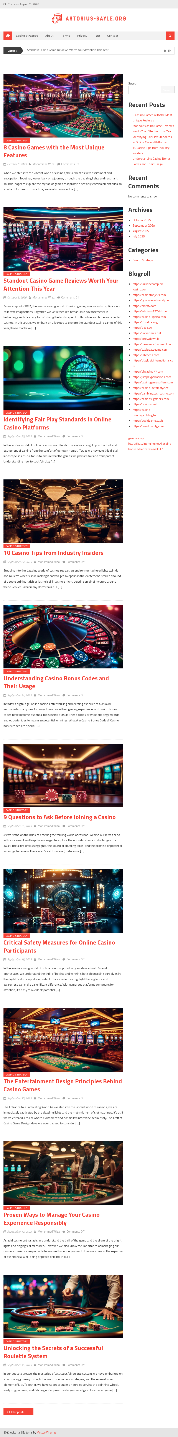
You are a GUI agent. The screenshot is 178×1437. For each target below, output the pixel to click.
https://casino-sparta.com (149, 316)
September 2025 (144, 225)
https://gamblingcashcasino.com (153, 393)
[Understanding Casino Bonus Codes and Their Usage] (63, 636)
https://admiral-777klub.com (151, 311)
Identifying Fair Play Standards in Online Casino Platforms (64, 50)
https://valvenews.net (147, 333)
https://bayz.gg (142, 327)
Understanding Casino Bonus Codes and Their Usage (56, 682)
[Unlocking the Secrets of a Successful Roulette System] (63, 1306)
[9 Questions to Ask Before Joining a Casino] (63, 775)
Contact (112, 35)
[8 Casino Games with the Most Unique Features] (63, 106)
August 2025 (141, 231)
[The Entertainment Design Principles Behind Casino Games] (63, 1040)
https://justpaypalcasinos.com (152, 377)
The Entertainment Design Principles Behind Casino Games (62, 1085)
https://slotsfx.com (144, 305)
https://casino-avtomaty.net (150, 387)
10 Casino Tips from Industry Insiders (53, 552)
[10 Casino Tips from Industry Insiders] (63, 511)
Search (132, 83)
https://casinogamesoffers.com (153, 382)
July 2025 (139, 236)
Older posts (17, 1412)
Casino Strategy (27, 35)
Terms (65, 35)
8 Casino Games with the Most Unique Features (53, 151)
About (49, 35)
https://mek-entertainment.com (153, 344)
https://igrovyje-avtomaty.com (152, 300)
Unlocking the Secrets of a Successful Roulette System (53, 1351)
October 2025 (142, 220)
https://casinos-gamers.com (151, 398)
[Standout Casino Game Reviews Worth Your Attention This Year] (63, 239)
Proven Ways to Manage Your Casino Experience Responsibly (51, 1218)
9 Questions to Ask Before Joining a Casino (59, 817)
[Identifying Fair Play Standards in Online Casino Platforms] (63, 378)
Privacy (82, 35)
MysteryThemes (46, 1432)
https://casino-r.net (145, 404)
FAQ (97, 35)
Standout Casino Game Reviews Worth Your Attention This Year (61, 284)
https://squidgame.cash (148, 420)
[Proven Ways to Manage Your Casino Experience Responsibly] (63, 1173)
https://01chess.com (146, 355)
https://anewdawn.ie (146, 338)
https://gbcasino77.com (148, 371)
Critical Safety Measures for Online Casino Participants (59, 946)
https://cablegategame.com (150, 349)
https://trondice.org (145, 322)
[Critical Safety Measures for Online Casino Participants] (63, 901)
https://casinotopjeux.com (149, 294)
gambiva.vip (136, 438)
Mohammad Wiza (43, 164)
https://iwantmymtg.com (148, 426)
